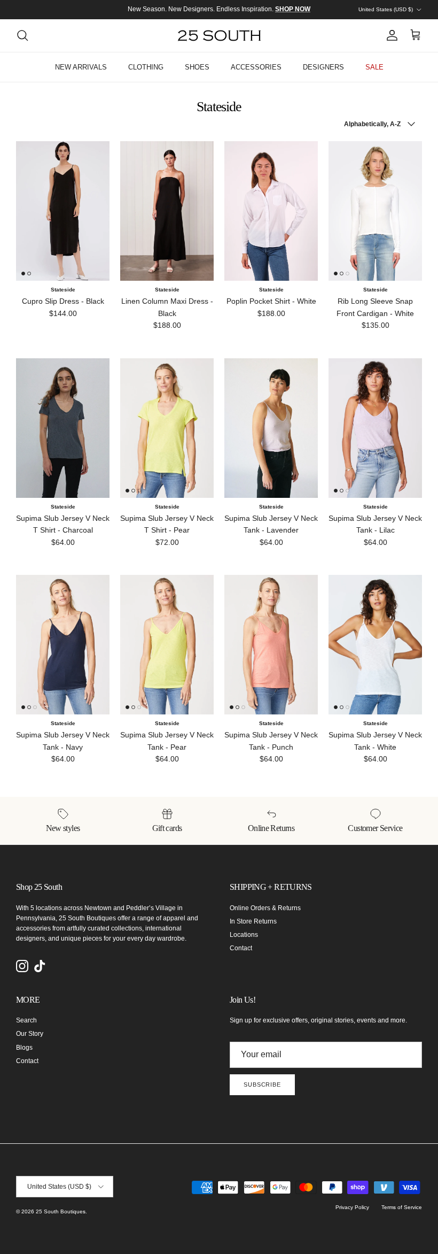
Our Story (29, 1033)
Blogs (24, 1047)
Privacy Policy (352, 1207)
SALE (374, 67)
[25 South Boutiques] (219, 35)
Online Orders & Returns (265, 908)
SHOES (197, 67)
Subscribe (262, 1084)
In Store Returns (253, 921)
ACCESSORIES (256, 67)
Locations (244, 934)
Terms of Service (401, 1207)
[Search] (22, 35)
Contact (241, 948)
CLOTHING (145, 67)
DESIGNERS (323, 67)
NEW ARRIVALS (81, 67)
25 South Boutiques (60, 1211)
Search (26, 1020)
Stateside (63, 290)
